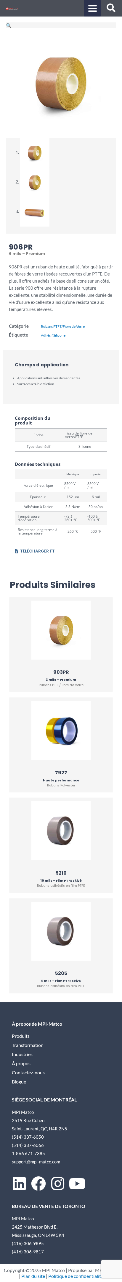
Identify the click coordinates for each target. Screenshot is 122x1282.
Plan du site (33, 1276)
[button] (111, 9)
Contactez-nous (28, 1072)
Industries (22, 1054)
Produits (21, 1036)
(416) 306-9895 (28, 1243)
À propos (21, 1063)
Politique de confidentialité (75, 1276)
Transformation (28, 1045)
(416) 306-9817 (28, 1251)
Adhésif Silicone (53, 335)
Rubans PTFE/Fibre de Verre (63, 326)
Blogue (19, 1081)
